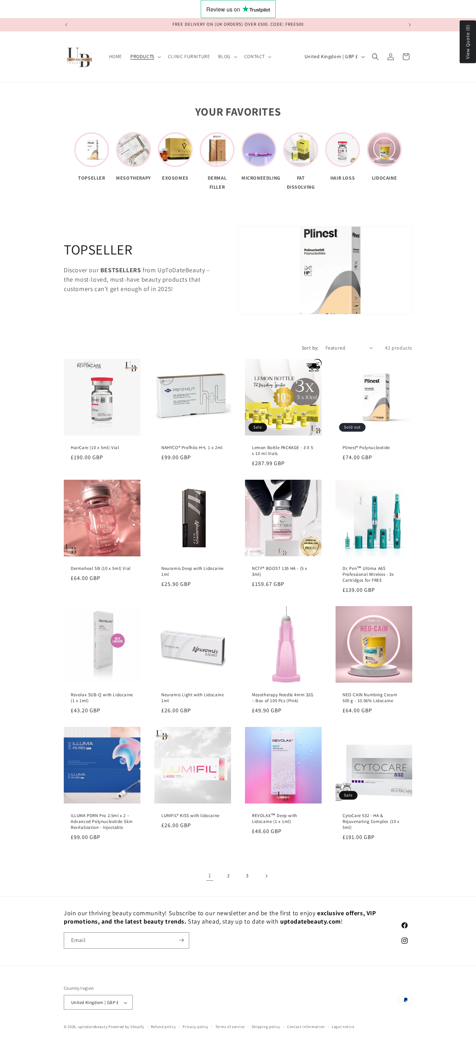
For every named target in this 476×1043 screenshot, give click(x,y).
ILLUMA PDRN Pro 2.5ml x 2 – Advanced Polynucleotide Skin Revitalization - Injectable (102, 821)
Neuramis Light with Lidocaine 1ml (192, 698)
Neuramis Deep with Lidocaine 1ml (192, 571)
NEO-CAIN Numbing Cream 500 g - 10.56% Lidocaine (370, 698)
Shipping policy (266, 1027)
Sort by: (310, 348)
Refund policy (163, 1027)
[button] (145, 56)
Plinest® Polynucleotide (366, 447)
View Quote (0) (468, 42)
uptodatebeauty (93, 1027)
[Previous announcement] (66, 24)
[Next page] (266, 876)
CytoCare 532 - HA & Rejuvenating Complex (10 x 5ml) (371, 821)
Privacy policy (195, 1027)
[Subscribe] (181, 940)
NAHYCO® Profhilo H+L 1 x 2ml (192, 447)
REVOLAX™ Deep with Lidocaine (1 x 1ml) (274, 818)
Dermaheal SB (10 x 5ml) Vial (101, 568)
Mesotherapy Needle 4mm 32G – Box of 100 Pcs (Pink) (283, 698)
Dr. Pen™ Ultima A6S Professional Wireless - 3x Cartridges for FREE (368, 574)
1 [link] (209, 875)
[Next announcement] (409, 24)
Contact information (306, 1027)
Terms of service (230, 1027)
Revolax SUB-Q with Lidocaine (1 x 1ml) (102, 698)
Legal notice (343, 1027)
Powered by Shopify (126, 1027)
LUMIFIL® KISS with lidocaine (190, 815)
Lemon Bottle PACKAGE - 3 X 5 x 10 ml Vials (282, 450)
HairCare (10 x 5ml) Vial (95, 447)
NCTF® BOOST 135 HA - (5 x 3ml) (279, 571)
